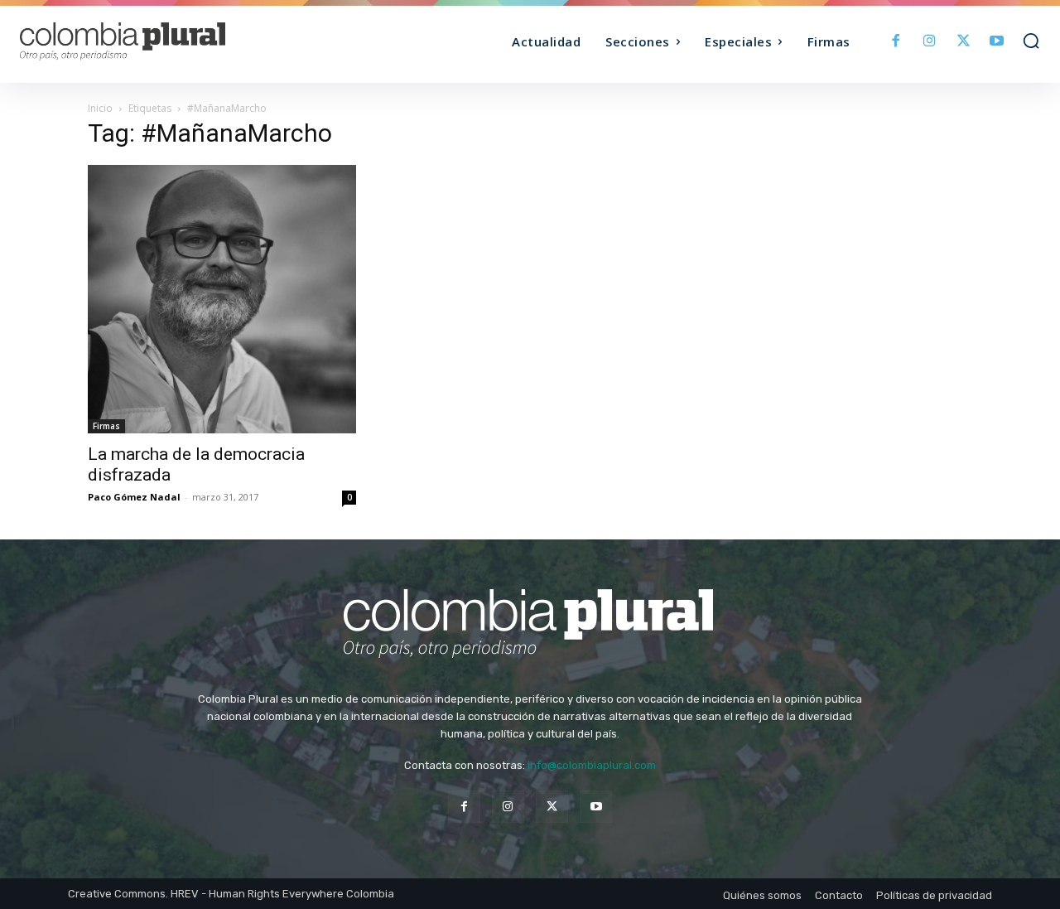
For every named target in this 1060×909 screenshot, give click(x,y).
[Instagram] (929, 42)
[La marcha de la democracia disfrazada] (222, 299)
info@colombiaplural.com (592, 765)
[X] (963, 42)
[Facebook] (896, 42)
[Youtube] (996, 42)
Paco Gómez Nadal (134, 497)
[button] (1031, 40)
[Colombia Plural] (147, 41)
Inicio (100, 108)
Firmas (106, 426)
